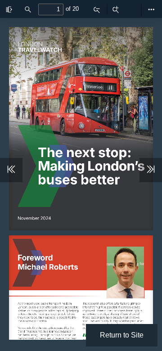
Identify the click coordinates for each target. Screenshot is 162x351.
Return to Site (122, 335)
